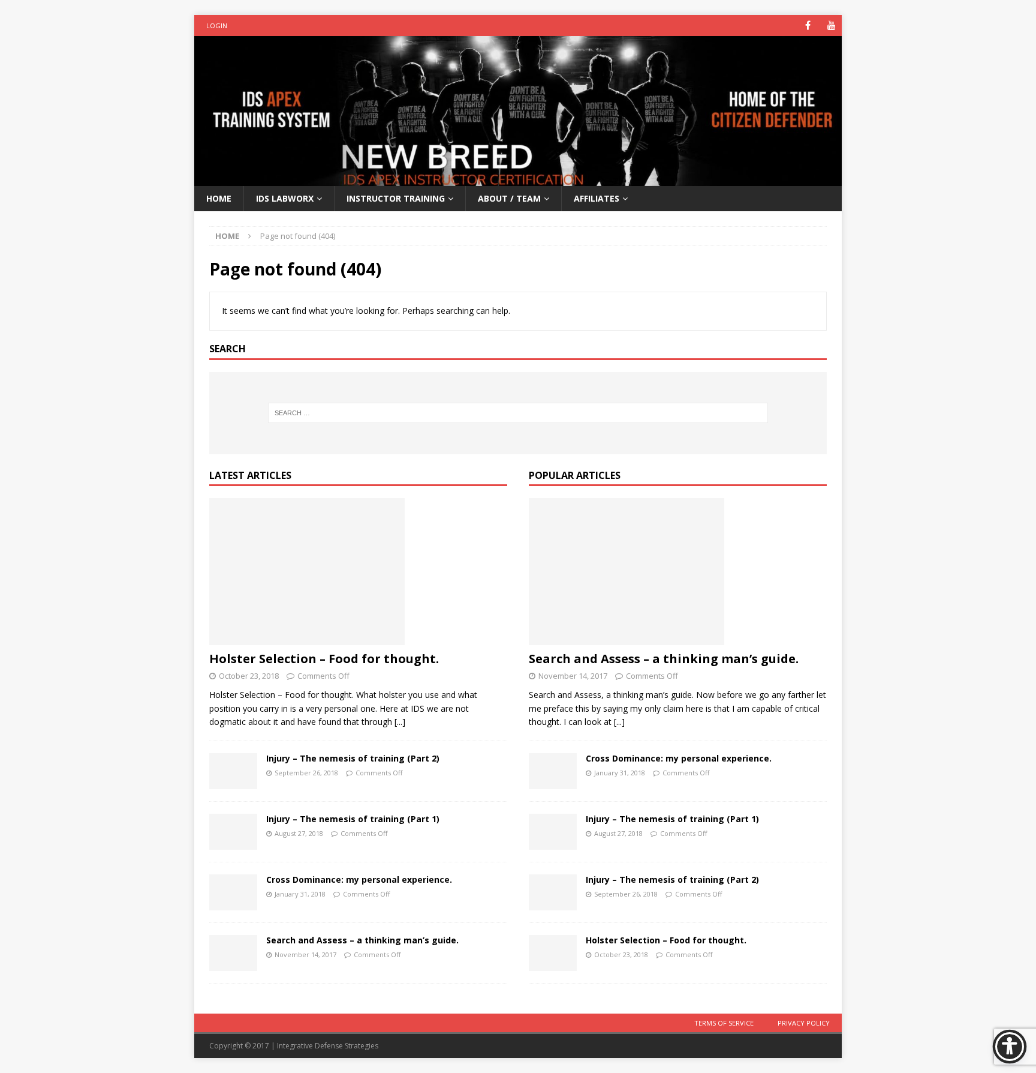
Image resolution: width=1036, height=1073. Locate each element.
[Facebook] (807, 25)
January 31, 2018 (300, 893)
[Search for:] (518, 413)
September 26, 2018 (306, 772)
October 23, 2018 (249, 675)
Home (218, 198)
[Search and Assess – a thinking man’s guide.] (233, 953)
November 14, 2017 (305, 954)
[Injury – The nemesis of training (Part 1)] (233, 832)
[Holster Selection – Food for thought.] (358, 571)
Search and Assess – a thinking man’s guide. (362, 940)
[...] (399, 721)
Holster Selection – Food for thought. (324, 659)
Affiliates (596, 198)
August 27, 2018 (299, 833)
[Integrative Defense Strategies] (518, 178)
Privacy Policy (804, 1022)
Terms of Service (724, 1022)
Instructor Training (396, 198)
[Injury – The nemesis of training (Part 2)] (233, 771)
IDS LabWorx (285, 198)
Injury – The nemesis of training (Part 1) (352, 819)
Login (216, 25)
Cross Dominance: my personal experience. (359, 879)
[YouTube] (831, 25)
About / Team (509, 198)
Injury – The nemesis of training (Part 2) (352, 758)
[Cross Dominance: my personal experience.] (233, 892)
